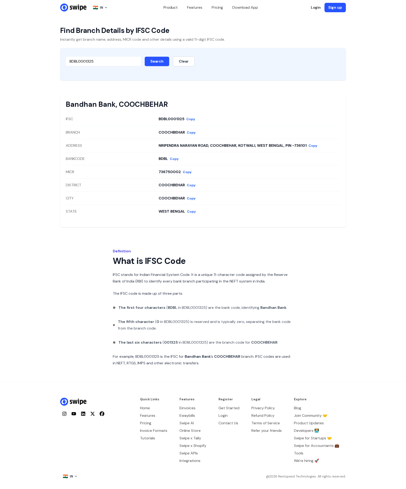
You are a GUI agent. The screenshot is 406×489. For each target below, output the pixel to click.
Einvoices (187, 408)
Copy (190, 119)
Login (316, 7)
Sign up (335, 7)
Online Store (190, 430)
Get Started (229, 408)
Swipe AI (187, 423)
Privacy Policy (263, 408)
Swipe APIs (189, 453)
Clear (184, 61)
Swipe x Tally (190, 438)
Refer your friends (266, 430)
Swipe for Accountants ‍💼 (316, 445)
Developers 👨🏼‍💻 (306, 430)
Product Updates (309, 423)
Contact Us (228, 423)
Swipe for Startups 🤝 (313, 438)
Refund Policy (262, 415)
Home (145, 408)
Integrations (190, 460)
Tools (298, 453)
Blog (297, 408)
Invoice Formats (153, 430)
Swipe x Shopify (193, 445)
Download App (245, 7)
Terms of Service (265, 423)
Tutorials (147, 438)
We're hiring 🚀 (306, 460)
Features (194, 7)
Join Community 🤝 (310, 415)
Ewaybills (187, 415)
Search (157, 61)
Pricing (217, 7)
